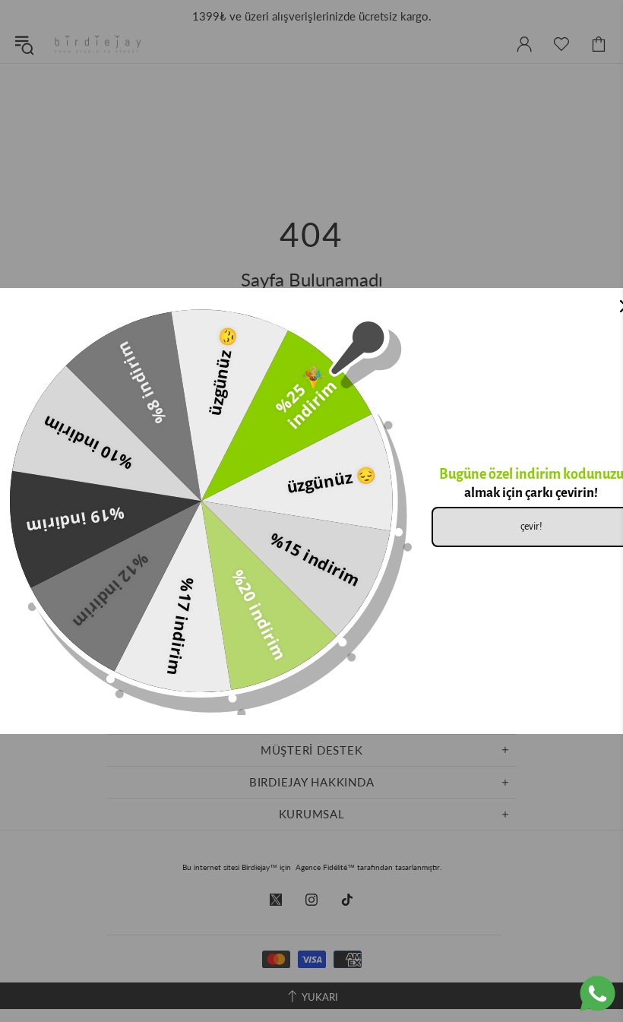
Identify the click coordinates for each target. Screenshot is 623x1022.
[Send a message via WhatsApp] (597, 993)
